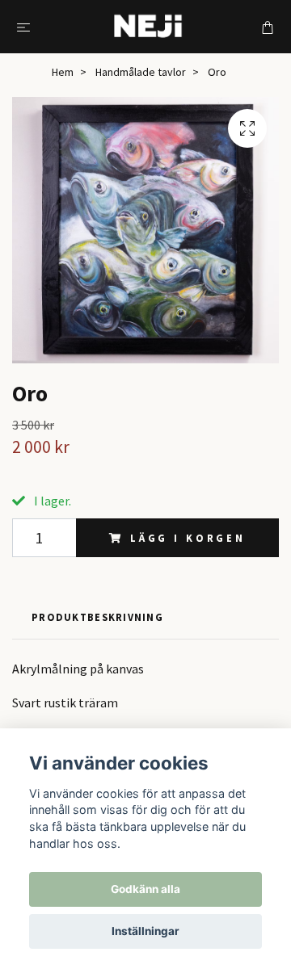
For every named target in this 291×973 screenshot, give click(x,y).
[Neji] (148, 26)
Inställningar (145, 931)
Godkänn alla (145, 889)
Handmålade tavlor (140, 72)
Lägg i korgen (188, 537)
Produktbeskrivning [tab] (97, 616)
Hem (63, 72)
